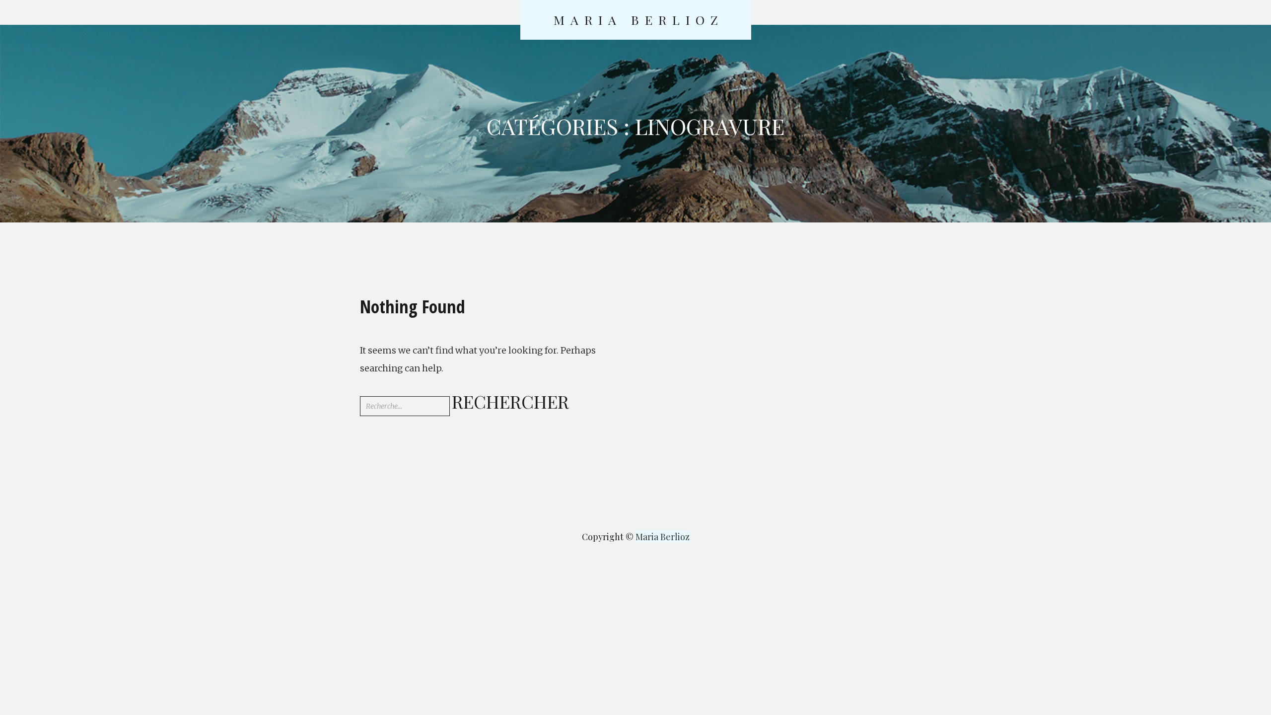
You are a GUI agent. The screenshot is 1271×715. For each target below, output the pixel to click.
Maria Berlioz (639, 20)
